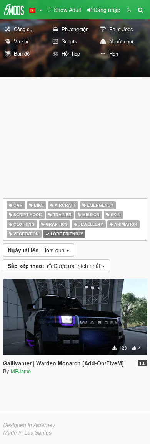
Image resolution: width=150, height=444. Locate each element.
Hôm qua (37, 250)
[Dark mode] (128, 9)
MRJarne (21, 371)
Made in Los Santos (27, 432)
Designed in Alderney (29, 425)
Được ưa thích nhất (55, 266)
